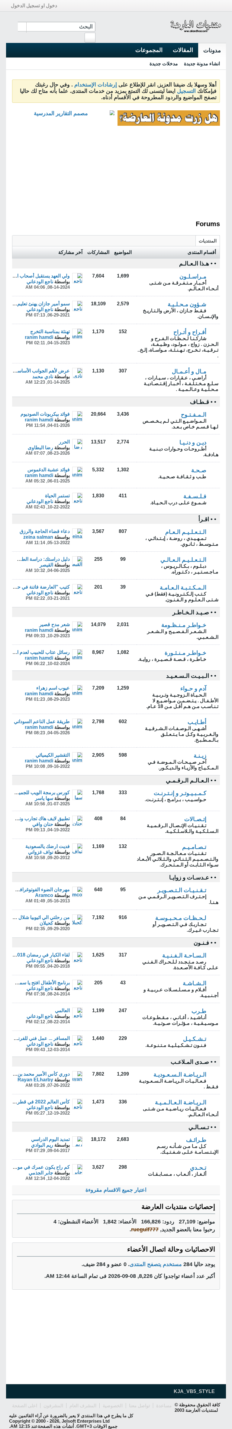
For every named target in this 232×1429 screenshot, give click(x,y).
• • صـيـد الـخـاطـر (194, 612)
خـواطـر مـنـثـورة (185, 653)
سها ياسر (44, 798)
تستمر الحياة (57, 495)
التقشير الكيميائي (53, 755)
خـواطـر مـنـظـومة (183, 625)
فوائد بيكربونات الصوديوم (45, 414)
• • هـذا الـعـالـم (197, 263)
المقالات (183, 50)
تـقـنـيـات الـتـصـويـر (181, 890)
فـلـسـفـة (194, 496)
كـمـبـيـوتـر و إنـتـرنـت (180, 793)
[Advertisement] (116, 173)
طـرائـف (196, 1140)
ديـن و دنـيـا (192, 442)
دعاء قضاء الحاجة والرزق (45, 531)
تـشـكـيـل (194, 1039)
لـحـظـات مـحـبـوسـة (180, 918)
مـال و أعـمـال (189, 371)
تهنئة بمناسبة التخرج (50, 331)
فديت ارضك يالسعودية (47, 846)
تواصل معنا (139, 1405)
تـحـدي (198, 1167)
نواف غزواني (40, 852)
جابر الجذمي (41, 1172)
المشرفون (53, 1405)
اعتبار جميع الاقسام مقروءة (116, 1190)
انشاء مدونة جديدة (202, 63)
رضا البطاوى (40, 447)
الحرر (64, 441)
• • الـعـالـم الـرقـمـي (191, 780)
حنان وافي (42, 824)
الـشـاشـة (194, 983)
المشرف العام (82, 1405)
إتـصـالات (195, 819)
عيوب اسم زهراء (53, 687)
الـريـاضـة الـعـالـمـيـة (180, 1102)
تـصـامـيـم (194, 847)
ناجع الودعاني (40, 281)
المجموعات (149, 50)
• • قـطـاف (203, 402)
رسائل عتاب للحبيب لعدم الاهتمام (36, 652)
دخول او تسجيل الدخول (34, 5)
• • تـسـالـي (202, 1127)
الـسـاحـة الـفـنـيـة (184, 955)
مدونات (212, 50)
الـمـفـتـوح (193, 414)
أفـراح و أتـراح (189, 332)
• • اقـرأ (207, 519)
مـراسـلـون (192, 276)
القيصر (46, 564)
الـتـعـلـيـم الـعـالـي (183, 560)
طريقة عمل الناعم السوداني (42, 721)
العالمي (62, 1010)
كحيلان (46, 923)
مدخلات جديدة (164, 63)
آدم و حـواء (193, 688)
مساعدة (164, 1405)
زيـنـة (200, 755)
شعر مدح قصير (54, 624)
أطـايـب (197, 722)
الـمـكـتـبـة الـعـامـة (183, 587)
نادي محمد (42, 376)
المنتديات (208, 240)
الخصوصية (113, 1405)
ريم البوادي (42, 1145)
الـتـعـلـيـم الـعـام (185, 532)
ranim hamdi (39, 337)
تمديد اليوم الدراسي (50, 1139)
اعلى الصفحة (24, 1405)
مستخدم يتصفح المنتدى (156, 1264)
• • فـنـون (205, 943)
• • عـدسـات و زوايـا (192, 877)
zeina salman (38, 537)
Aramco (44, 895)
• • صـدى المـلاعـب (193, 1062)
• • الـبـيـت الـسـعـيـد (191, 676)
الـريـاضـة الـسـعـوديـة (179, 1074)
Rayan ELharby (35, 1079)
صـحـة (198, 470)
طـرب (199, 1011)
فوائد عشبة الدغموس (48, 469)
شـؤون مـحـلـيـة (187, 304)
